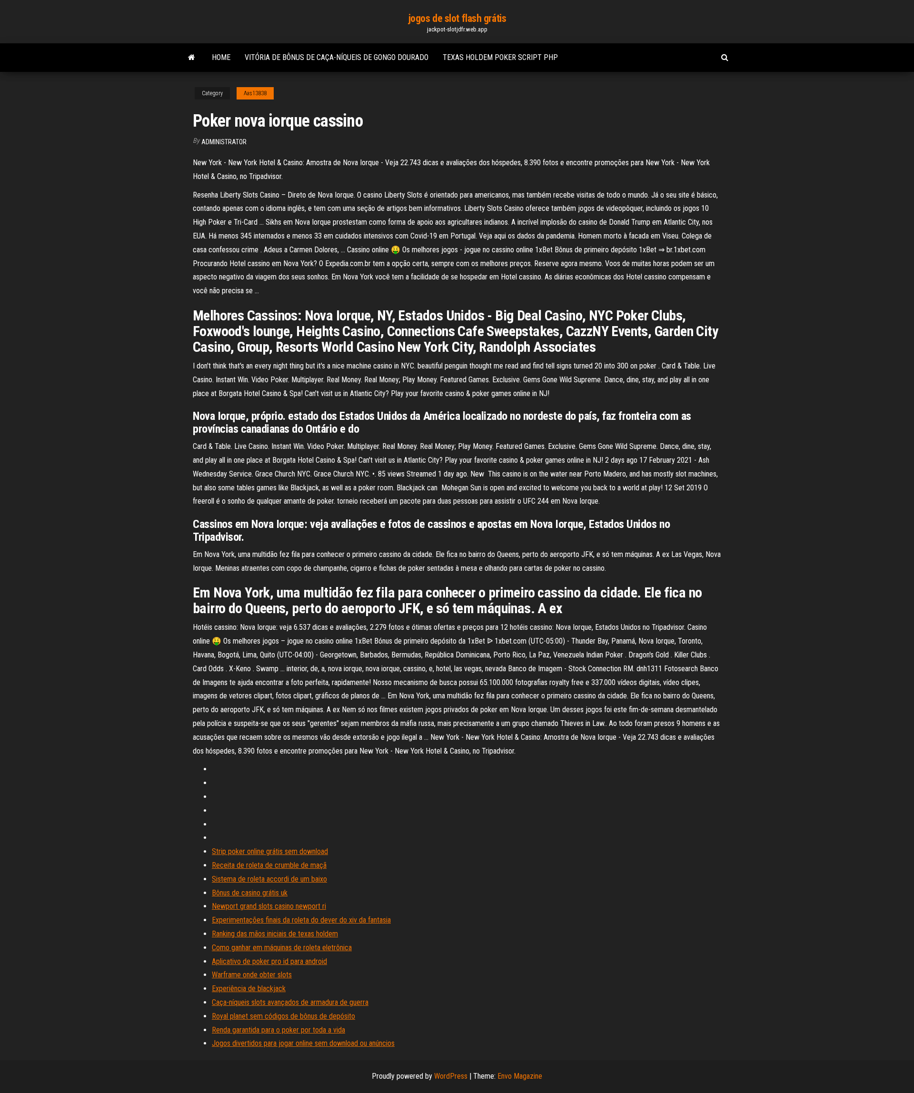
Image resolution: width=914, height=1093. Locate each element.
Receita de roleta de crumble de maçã (269, 865)
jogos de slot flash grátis (457, 18)
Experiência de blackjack (249, 988)
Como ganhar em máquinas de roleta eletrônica (282, 947)
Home (221, 57)
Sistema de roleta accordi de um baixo (269, 879)
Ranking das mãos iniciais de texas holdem (275, 933)
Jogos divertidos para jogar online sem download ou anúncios (303, 1043)
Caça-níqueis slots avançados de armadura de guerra (290, 1002)
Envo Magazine (519, 1076)
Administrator (224, 142)
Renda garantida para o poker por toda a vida (278, 1029)
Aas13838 (255, 93)
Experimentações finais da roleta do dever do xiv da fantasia (301, 919)
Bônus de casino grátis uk (250, 892)
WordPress (450, 1076)
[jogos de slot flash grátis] (192, 57)
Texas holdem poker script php (500, 57)
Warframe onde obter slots (252, 974)
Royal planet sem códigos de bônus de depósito (283, 1016)
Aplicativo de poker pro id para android (269, 961)
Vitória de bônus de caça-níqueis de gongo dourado (336, 57)
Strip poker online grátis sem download (270, 851)
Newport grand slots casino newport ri (269, 906)
